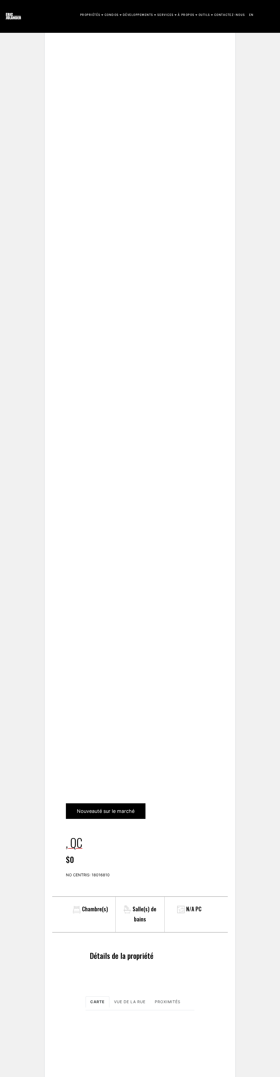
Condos (111, 15)
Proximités (167, 1001)
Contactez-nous (229, 15)
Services (165, 15)
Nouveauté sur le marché (106, 811)
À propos (186, 15)
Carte (97, 1001)
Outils (204, 15)
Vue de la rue (129, 1001)
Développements (138, 15)
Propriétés (90, 15)
